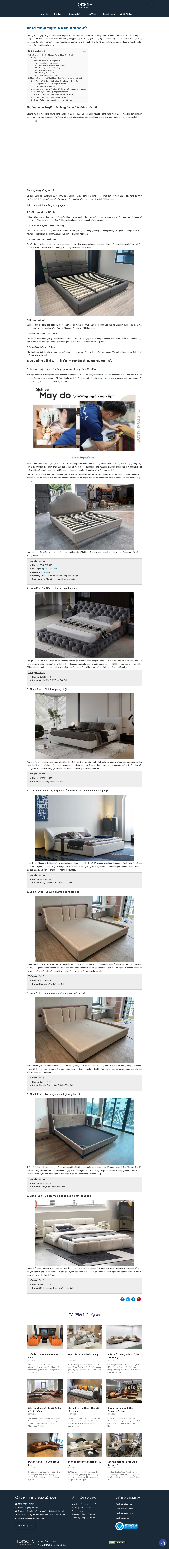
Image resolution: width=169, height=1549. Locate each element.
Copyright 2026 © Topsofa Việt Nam (52, 1545)
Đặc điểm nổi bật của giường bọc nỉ (47, 61)
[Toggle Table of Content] (83, 51)
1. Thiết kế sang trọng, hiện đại (48, 63)
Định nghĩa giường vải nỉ (42, 58)
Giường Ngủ (74, 14)
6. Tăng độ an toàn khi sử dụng (48, 75)
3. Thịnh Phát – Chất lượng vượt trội (46, 86)
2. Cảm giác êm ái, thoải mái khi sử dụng (51, 65)
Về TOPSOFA (126, 14)
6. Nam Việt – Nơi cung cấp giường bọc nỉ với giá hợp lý (53, 94)
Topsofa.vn (45, 572)
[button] (152, 5)
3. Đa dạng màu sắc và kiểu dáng (49, 68)
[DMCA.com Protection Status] (117, 1543)
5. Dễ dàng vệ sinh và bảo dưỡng (48, 73)
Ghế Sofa (57, 14)
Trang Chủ (43, 14)
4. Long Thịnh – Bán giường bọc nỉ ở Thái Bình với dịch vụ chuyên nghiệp (60, 89)
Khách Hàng (109, 14)
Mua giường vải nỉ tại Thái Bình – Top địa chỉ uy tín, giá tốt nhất (56, 78)
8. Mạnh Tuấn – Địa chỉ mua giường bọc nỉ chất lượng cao (54, 100)
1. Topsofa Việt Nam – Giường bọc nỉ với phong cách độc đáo (56, 81)
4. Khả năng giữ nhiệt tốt (46, 70)
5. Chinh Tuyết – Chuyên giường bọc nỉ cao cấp (51, 92)
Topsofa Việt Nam (49, 569)
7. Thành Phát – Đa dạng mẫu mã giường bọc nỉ (51, 97)
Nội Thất (92, 14)
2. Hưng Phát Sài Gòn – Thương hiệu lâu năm (50, 84)
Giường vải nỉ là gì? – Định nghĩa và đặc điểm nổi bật (52, 55)
